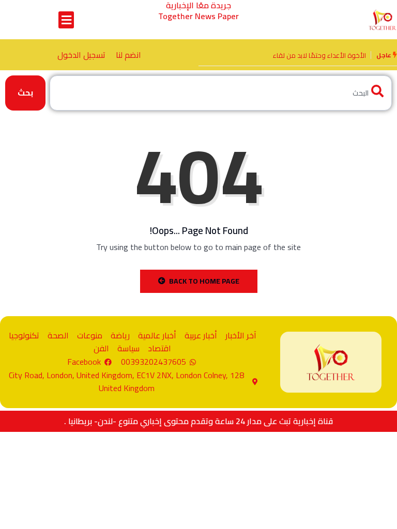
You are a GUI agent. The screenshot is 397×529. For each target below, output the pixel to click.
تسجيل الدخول (81, 55)
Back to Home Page (204, 281)
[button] (66, 19)
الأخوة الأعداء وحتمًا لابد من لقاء (319, 55)
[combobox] (221, 92)
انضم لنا (128, 55)
